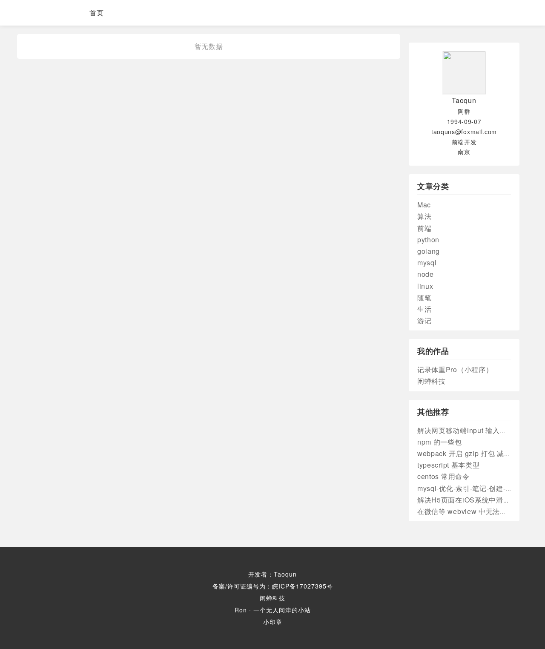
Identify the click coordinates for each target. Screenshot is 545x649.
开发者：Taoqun (272, 574)
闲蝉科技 (431, 381)
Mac (424, 205)
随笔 (424, 297)
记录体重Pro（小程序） (455, 369)
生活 (424, 309)
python (428, 239)
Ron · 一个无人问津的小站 (273, 610)
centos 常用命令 (443, 476)
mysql (427, 262)
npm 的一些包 (439, 442)
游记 (424, 320)
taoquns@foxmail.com (464, 131)
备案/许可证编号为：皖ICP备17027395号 (272, 586)
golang (428, 251)
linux (425, 286)
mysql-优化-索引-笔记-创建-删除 (468, 488)
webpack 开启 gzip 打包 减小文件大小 (478, 453)
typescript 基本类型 (448, 465)
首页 (96, 12)
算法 (424, 216)
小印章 (272, 621)
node (425, 274)
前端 (424, 228)
